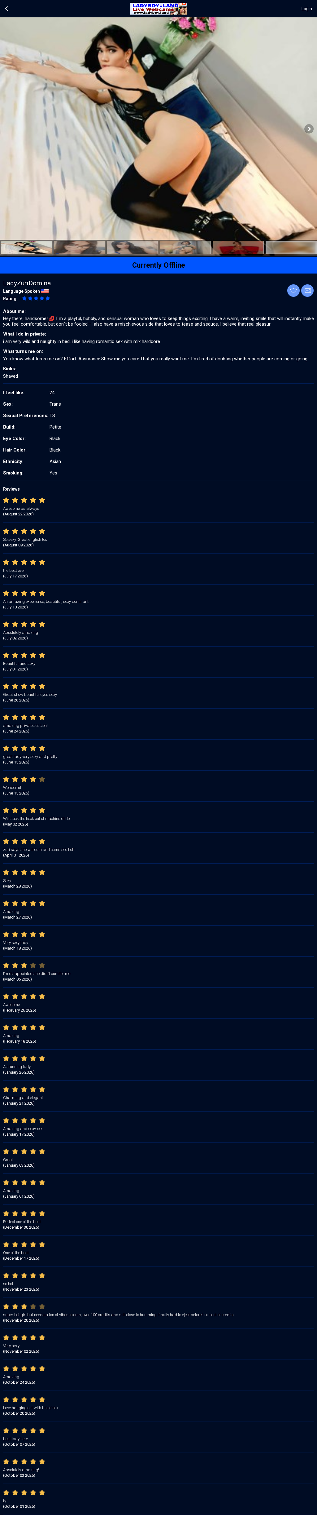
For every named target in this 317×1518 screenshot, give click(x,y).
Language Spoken (21, 291)
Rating (9, 298)
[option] (26, 247)
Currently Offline (158, 265)
